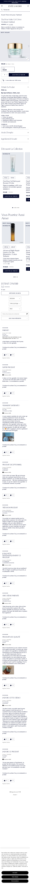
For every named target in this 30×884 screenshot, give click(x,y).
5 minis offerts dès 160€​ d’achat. (15, 2)
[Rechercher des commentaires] (27, 314)
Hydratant (19, 15)
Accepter (15, 872)
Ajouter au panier (18, 74)
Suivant (15, 794)
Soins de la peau (10, 15)
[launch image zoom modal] (27, 59)
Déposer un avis (15, 293)
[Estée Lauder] (15, 6)
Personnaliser (15, 881)
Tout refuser (15, 877)
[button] (8, 436)
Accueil (3, 15)
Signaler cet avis (6, 358)
